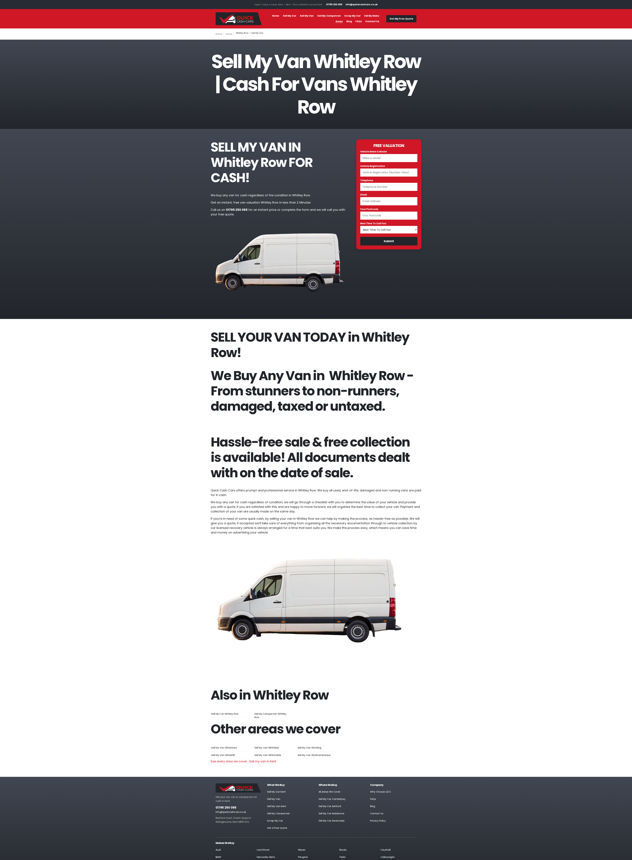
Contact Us (372, 21)
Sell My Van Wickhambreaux (314, 755)
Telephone (366, 180)
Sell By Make (371, 15)
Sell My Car (289, 15)
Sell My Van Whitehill (223, 755)
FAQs (359, 21)
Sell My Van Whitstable (267, 755)
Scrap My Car (352, 15)
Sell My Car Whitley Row (225, 713)
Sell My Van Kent (276, 806)
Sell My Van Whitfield (266, 747)
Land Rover (263, 849)
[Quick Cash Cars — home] (239, 18)
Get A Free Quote (277, 828)
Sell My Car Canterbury (332, 799)
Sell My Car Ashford (330, 806)
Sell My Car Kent (276, 791)
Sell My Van (307, 15)
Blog (349, 21)
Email (363, 194)
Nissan (301, 849)
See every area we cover (229, 761)
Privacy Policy (378, 820)
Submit (389, 241)
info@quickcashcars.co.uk (231, 812)
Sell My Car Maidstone (331, 813)
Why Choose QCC (380, 791)
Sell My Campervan (329, 15)
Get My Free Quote (401, 18)
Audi (218, 849)
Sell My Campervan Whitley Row (270, 715)
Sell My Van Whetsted (224, 747)
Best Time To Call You (373, 223)
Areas (339, 21)
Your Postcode (369, 209)
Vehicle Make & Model (373, 151)
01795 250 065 (226, 808)
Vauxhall (386, 849)
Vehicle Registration (372, 166)
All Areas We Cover (329, 791)
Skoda (342, 849)
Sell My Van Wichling (309, 747)
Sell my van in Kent (262, 761)
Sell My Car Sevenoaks (331, 820)
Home (275, 15)
